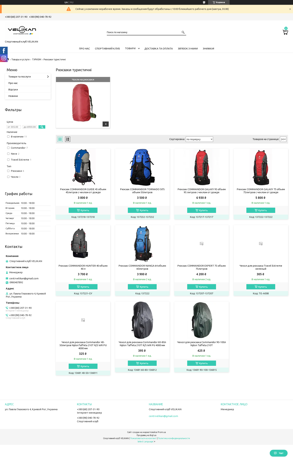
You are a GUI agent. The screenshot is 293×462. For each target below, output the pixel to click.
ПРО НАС (84, 48)
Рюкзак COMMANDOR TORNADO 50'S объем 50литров (142, 191)
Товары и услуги (20, 59)
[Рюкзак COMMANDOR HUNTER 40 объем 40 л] (83, 244)
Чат (281, 453)
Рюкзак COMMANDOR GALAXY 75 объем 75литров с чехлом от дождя (261, 191)
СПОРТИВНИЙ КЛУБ (107, 48)
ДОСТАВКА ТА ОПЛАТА (158, 48)
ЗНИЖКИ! (208, 48)
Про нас (13, 83)
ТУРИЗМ (36, 59)
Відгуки (13, 89)
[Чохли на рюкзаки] (83, 102)
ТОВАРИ (130, 48)
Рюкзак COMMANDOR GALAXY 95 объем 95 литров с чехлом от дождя (202, 191)
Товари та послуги (19, 76)
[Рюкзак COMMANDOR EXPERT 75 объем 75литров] (201, 244)
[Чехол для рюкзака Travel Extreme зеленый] (261, 244)
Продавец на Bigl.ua (146, 435)
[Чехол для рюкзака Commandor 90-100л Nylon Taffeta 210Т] (201, 320)
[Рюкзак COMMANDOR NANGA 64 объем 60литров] (142, 244)
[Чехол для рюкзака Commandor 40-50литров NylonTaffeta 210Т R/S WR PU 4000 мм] (83, 320)
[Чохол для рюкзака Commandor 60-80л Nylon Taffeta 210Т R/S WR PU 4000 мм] (142, 320)
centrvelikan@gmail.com (23, 278)
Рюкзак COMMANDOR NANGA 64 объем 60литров (142, 267)
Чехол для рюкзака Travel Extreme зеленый (261, 267)
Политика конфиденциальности (174, 438)
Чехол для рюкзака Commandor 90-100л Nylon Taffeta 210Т (201, 344)
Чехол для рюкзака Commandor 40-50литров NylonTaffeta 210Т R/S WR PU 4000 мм (83, 345)
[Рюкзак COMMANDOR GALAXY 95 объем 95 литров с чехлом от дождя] (201, 167)
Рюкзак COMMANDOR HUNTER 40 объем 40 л (83, 267)
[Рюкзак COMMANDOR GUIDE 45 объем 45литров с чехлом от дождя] (83, 167)
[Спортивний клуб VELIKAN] (22, 29)
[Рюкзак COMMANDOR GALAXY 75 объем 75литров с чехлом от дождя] (261, 167)
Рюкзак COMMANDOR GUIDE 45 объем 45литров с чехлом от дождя (83, 191)
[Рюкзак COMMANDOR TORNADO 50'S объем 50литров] (142, 167)
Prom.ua (162, 432)
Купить (85, 210)
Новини (13, 95)
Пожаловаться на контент (143, 438)
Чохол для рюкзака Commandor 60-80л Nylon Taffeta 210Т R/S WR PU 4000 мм (142, 344)
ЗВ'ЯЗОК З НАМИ (188, 48)
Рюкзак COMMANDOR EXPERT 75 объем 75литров (201, 267)
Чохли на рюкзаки (83, 79)
